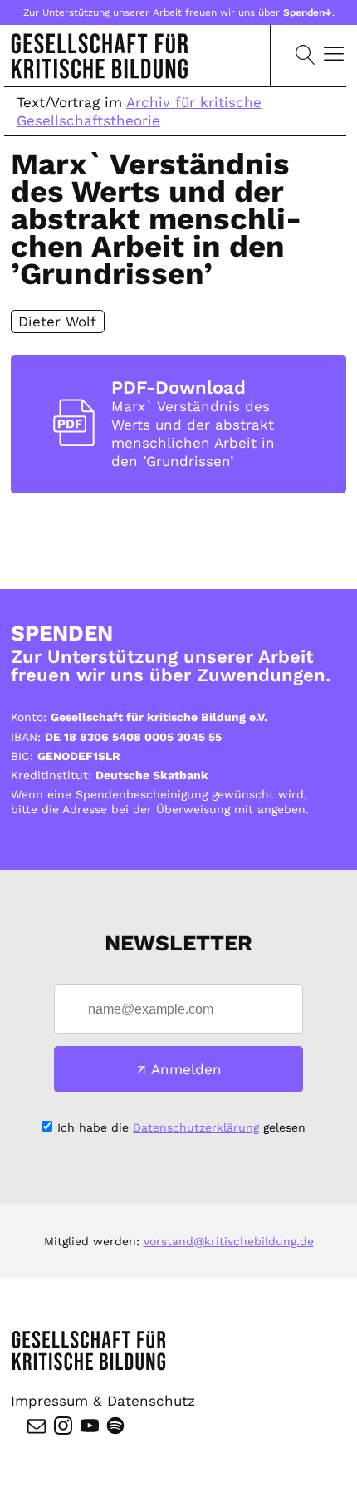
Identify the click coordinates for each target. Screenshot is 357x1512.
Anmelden (186, 1069)
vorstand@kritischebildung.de (229, 1241)
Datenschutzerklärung (196, 1127)
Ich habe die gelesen (181, 1127)
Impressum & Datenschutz (103, 1400)
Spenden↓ (307, 12)
